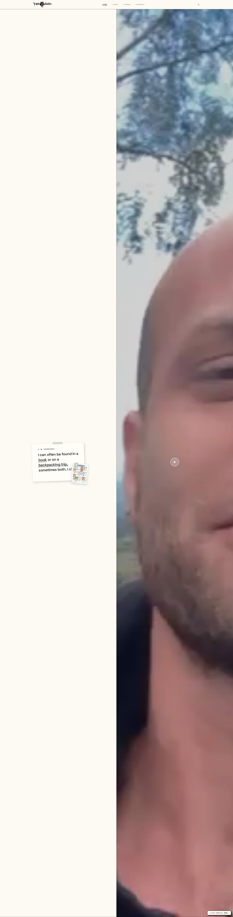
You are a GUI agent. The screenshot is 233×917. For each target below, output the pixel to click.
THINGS (127, 4)
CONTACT (140, 4)
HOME (104, 4)
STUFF (115, 4)
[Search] (199, 4)
